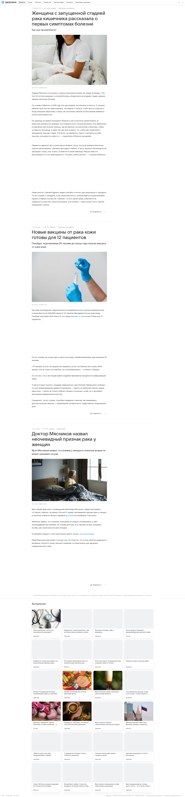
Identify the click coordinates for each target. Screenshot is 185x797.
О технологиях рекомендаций (153, 795)
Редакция (108, 795)
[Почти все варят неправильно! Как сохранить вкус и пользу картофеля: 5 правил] (107, 654)
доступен (70, 515)
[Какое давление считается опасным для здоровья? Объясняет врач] (46, 623)
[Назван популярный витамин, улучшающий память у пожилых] (46, 685)
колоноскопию (87, 534)
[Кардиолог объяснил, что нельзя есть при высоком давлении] (77, 716)
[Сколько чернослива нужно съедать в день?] (107, 746)
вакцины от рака (78, 316)
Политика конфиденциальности (173, 795)
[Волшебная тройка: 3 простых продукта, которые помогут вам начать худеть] (77, 777)
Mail (3, 795)
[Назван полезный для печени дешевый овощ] (77, 685)
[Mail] (3, 2)
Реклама (16, 795)
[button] (69, 60)
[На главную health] (10, 2)
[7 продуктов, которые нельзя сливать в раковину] (77, 746)
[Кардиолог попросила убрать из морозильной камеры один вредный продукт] (46, 654)
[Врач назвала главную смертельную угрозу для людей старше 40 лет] (107, 716)
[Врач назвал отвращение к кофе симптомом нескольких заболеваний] (107, 777)
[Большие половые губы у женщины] (107, 623)
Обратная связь (139, 795)
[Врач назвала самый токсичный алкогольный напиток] (107, 685)
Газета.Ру (53, 227)
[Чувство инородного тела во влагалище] (138, 746)
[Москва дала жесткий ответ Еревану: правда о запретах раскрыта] (138, 716)
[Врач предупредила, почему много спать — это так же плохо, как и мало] (138, 777)
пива (65, 540)
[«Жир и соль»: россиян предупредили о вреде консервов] (46, 746)
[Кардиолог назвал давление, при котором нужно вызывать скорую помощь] (77, 623)
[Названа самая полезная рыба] (138, 654)
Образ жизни (61, 429)
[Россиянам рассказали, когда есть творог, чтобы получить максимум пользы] (138, 685)
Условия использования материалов (123, 795)
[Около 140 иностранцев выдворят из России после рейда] (46, 777)
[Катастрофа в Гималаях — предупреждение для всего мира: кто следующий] (138, 623)
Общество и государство (66, 8)
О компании (9, 795)
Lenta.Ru (53, 8)
